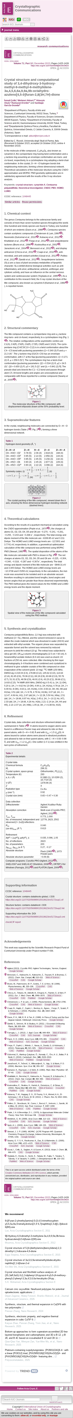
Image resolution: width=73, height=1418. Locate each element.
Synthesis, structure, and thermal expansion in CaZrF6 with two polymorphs (35, 1306)
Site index (33, 1409)
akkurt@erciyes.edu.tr (39, 136)
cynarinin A (39, 185)
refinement (49, 722)
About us (45, 1409)
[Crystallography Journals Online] (4, 20)
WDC (26, 19)
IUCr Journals (34, 1035)
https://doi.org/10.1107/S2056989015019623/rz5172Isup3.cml (35, 917)
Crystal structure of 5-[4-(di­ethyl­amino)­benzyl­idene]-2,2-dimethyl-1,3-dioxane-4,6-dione (33, 1250)
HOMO (60, 188)
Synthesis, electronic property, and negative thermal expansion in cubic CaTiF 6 (31, 1318)
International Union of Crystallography (42, 1407)
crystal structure (24, 185)
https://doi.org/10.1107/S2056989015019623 (50, 66)
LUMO (7, 191)
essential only (39, 1415)
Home (10, 1409)
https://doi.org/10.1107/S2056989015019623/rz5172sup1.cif (34, 900)
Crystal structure (17, 79)
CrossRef (14, 980)
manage (54, 1415)
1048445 (26, 196)
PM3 (53, 188)
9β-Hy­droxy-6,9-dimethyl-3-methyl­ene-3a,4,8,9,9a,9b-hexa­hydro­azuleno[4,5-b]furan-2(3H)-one (35, 1237)
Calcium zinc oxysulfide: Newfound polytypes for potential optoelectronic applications (34, 1291)
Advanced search (55, 1402)
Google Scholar (16, 971)
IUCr (11, 19)
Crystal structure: (13, 896)
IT (19, 19)
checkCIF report (13, 922)
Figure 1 (36, 401)
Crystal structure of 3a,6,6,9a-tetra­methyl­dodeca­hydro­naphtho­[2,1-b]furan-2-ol (33, 1262)
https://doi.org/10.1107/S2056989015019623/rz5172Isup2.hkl (34, 908)
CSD (54, 1143)
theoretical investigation (31, 188)
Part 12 (29, 63)
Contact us (20, 1409)
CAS (23, 980)
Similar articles (12, 202)
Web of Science (52, 977)
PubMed (31, 998)
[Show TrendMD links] (66, 1370)
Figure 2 (36, 498)
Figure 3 (36, 610)
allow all (25, 1415)
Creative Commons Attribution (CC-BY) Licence (25, 1173)
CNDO (47, 188)
